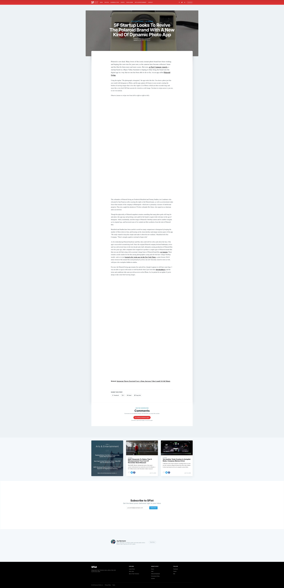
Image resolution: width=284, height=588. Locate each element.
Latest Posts (132, 569)
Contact (150, 2)
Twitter (175, 571)
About (152, 569)
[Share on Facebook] (134, 472)
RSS (174, 573)
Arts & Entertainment (140, 2)
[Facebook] (179, 2)
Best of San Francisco (134, 573)
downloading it (160, 269)
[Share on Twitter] (131, 472)
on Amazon (164, 252)
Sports (122, 2)
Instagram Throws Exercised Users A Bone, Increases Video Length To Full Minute (143, 381)
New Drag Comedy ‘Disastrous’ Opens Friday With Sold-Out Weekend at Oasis (107, 461)
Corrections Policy (155, 576)
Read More (152, 542)
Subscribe (190, 2)
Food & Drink (129, 2)
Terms (113, 585)
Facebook (175, 569)
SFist (94, 567)
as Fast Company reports (158, 67)
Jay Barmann (149, 21)
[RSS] (185, 2)
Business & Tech (115, 2)
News (101, 2)
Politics (107, 2)
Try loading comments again (142, 417)
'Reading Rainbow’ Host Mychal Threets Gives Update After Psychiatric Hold (107, 455)
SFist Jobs (131, 571)
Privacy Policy (108, 585)
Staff (152, 571)
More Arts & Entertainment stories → (107, 473)
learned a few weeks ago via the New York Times (140, 257)
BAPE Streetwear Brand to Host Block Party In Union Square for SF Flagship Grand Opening (107, 467)
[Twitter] (182, 2)
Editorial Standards (155, 573)
